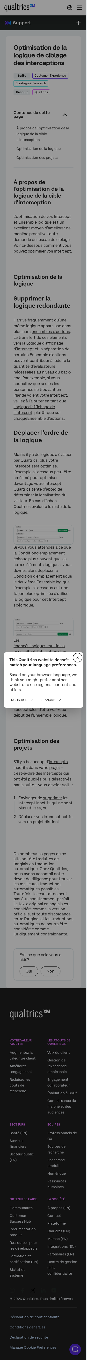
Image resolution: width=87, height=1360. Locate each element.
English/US (18, 700)
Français (48, 700)
